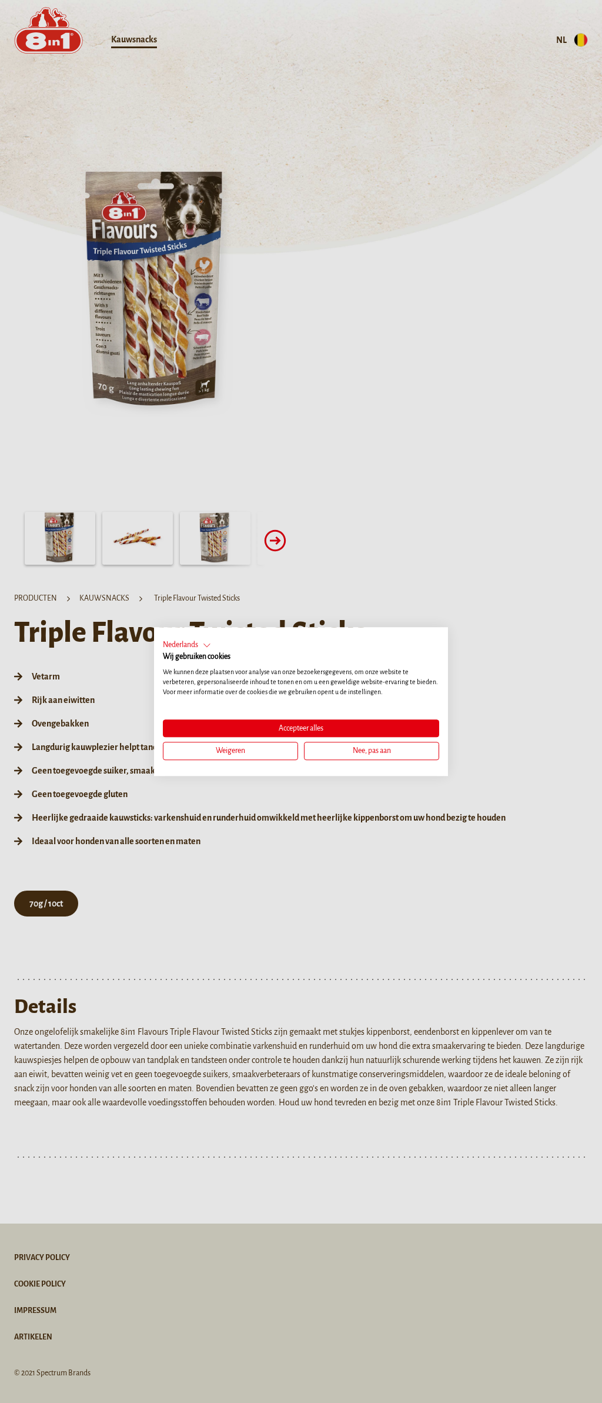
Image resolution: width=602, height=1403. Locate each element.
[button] (187, 645)
